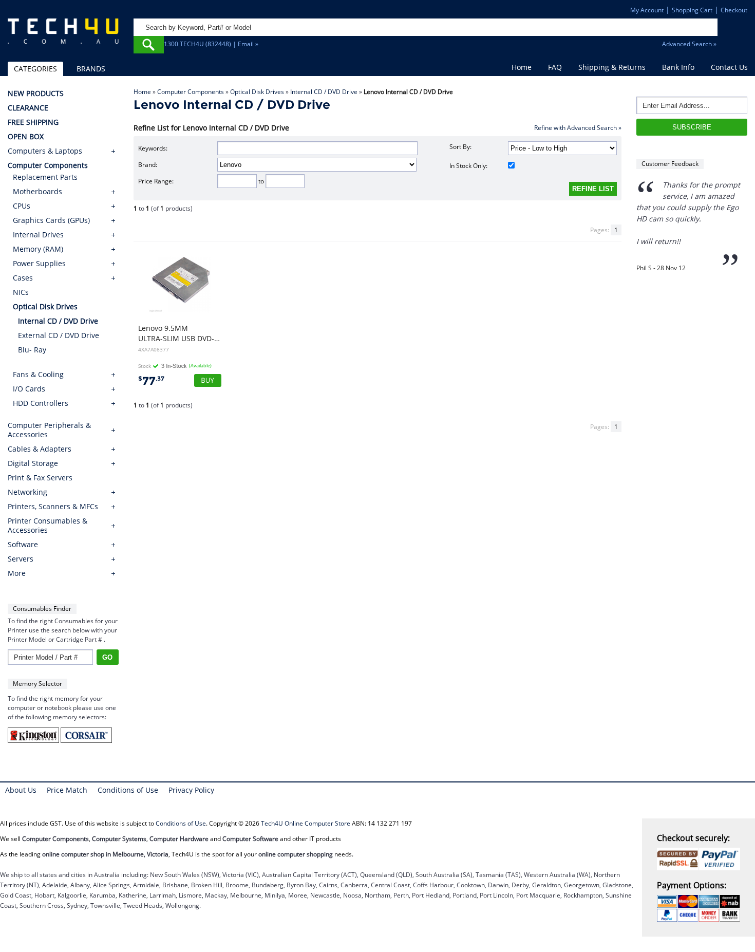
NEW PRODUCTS (36, 93)
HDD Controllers (40, 403)
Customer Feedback (670, 163)
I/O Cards (29, 389)
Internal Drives (38, 234)
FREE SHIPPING (33, 122)
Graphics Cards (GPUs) (51, 220)
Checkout (734, 10)
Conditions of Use (128, 790)
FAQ (555, 67)
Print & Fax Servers (40, 477)
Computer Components (190, 91)
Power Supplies (39, 263)
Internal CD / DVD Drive (323, 91)
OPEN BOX (26, 136)
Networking (27, 492)
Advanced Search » (689, 44)
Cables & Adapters (39, 449)
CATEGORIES (35, 68)
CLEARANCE (28, 108)
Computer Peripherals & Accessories (49, 430)
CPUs (21, 206)
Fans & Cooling (38, 374)
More (17, 573)
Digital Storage (33, 463)
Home (522, 67)
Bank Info (678, 67)
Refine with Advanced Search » (577, 127)
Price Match (67, 790)
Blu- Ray (32, 349)
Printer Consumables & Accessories (47, 525)
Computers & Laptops (45, 151)
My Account (647, 10)
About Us (20, 790)
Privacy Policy (191, 790)
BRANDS (91, 68)
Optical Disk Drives (257, 91)
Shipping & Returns (612, 67)
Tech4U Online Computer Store (305, 823)
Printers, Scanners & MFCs (53, 506)
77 (151, 381)
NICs (21, 292)
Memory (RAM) (38, 249)
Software (23, 544)
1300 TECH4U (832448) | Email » (211, 44)
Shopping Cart (692, 10)
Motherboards (37, 191)
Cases (23, 278)
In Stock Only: (468, 165)
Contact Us (729, 67)
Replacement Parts (45, 177)
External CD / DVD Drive (58, 335)
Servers (20, 559)
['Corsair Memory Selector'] (86, 740)
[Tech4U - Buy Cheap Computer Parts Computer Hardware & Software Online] (63, 36)
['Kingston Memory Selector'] (34, 740)
